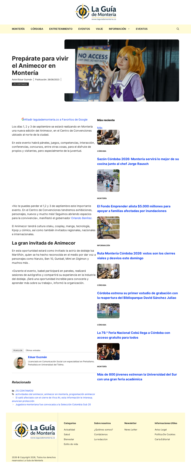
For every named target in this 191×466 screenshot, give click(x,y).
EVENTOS (84, 29)
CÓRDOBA (37, 29)
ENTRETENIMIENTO (60, 29)
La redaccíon (101, 439)
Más (99, 127)
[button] (178, 29)
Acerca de (17, 350)
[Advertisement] (55, 179)
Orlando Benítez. (82, 218)
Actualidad (69, 429)
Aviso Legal (161, 429)
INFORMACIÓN (117, 29)
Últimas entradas (33, 350)
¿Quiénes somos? (103, 429)
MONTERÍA (18, 29)
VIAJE (99, 29)
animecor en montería (56, 394)
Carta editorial (162, 439)
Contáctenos (101, 434)
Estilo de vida (71, 444)
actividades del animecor (29, 394)
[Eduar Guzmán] (20, 367)
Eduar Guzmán (25, 79)
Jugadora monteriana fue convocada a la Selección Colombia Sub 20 (53, 404)
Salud (67, 434)
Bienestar (69, 439)
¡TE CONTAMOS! (20, 84)
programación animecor (82, 394)
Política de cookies (165, 434)
